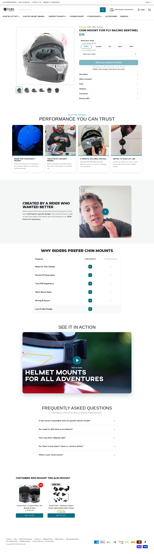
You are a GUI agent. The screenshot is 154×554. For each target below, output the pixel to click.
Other (131, 46)
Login (142, 10)
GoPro (86, 46)
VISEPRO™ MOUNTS (57, 16)
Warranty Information (72, 539)
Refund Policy (59, 539)
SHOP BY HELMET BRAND (34, 16)
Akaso (120, 46)
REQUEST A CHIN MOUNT (51, 2)
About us (9, 539)
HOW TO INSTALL (24, 2)
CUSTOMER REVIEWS (9, 2)
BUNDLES (124, 16)
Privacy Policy (49, 541)
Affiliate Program (25, 541)
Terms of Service (38, 541)
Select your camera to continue (109, 63)
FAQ (15, 539)
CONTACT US (36, 2)
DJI (110, 46)
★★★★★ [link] (91, 27)
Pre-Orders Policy (11, 541)
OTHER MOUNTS (94, 16)
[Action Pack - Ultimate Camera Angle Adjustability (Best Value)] (61, 493)
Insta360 (98, 46)
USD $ (148, 2)
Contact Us (37, 539)
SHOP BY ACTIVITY (11, 16)
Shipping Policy (48, 539)
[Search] (103, 9)
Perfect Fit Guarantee (25, 539)
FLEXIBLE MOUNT (77, 16)
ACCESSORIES (111, 16)
